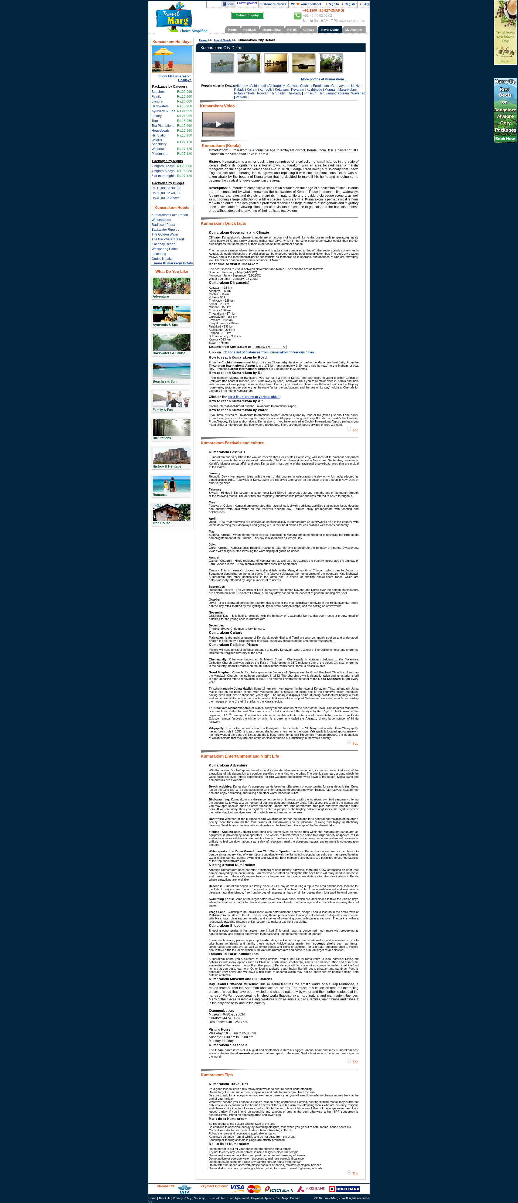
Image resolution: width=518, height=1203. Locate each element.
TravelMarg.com (334, 1198)
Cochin (305, 86)
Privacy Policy (182, 1198)
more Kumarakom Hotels (173, 263)
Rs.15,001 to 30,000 (166, 188)
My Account (353, 29)
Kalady (239, 89)
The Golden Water (165, 234)
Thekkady (294, 93)
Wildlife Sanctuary (159, 142)
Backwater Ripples (165, 229)
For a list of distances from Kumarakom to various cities (271, 352)
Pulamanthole (244, 93)
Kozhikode (314, 89)
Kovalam (297, 89)
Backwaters (160, 106)
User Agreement (238, 1198)
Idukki (355, 86)
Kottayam (282, 89)
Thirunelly (277, 93)
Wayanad (358, 93)
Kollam (252, 89)
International (272, 29)
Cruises (308, 29)
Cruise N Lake (162, 259)
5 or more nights (163, 176)
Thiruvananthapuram (333, 93)
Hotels (292, 29)
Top (355, 430)
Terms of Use (216, 1198)
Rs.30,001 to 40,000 (166, 193)
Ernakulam (321, 86)
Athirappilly (276, 86)
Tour (155, 121)
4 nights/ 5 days (163, 171)
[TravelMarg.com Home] (178, 19)
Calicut (292, 86)
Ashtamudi (258, 86)
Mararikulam (347, 89)
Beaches (158, 92)
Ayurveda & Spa (163, 111)
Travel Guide (330, 29)
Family (156, 96)
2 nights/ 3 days (163, 166)
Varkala (241, 97)
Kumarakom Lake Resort (170, 215)
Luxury (157, 116)
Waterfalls (159, 149)
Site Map (282, 1198)
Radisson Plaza (163, 225)
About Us (164, 1198)
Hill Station (160, 135)
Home (232, 29)
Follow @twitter (247, 3)
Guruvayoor (340, 86)
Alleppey (241, 86)
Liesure (157, 101)
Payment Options (262, 1198)
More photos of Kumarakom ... (324, 79)
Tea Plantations (163, 126)
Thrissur (310, 93)
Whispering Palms (165, 249)
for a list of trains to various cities (254, 397)
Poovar (262, 93)
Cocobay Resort (163, 244)
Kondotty (266, 89)
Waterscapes (161, 220)
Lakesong (159, 254)
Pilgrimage (160, 154)
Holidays (249, 29)
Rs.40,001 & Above (166, 198)
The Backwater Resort (168, 239)
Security (199, 1198)
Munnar (330, 89)
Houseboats (160, 130)
